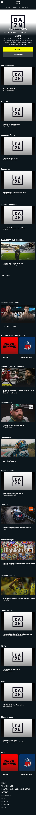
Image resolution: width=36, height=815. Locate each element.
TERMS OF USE (7, 786)
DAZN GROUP (6, 795)
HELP (3, 783)
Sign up (18, 49)
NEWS (3, 798)
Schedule (16, 7)
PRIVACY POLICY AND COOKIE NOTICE (15, 789)
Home (8, 7)
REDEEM (4, 801)
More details (18, 55)
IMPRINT (4, 792)
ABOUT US (5, 804)
